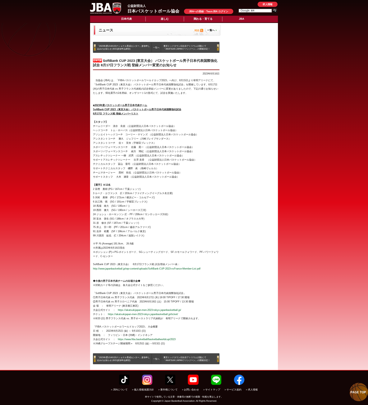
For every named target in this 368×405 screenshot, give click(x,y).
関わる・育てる (203, 18)
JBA (241, 18)
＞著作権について (168, 389)
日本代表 (126, 18)
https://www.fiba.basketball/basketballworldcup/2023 (147, 339)
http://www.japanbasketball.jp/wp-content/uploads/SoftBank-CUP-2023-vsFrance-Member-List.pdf (146, 268)
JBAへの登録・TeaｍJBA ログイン (208, 11)
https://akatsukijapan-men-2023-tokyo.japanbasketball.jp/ (149, 310)
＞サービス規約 (233, 389)
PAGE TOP (358, 392)
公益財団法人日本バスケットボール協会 (105, 8)
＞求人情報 (251, 389)
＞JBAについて (119, 389)
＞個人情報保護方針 (142, 389)
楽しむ (165, 18)
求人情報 (268, 4)
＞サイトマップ (211, 389)
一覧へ (211, 30)
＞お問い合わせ (190, 389)
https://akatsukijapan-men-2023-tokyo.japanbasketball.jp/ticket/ (144, 314)
